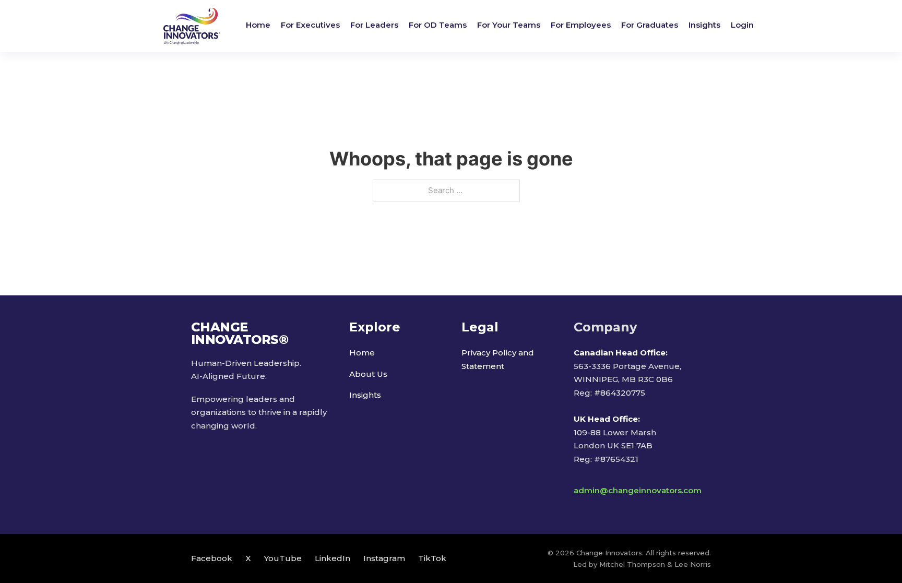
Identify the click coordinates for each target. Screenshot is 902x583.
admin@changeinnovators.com (638, 490)
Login (742, 25)
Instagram (384, 558)
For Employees (581, 25)
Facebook (211, 558)
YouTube (283, 558)
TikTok (432, 558)
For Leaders (374, 25)
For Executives (310, 25)
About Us (368, 374)
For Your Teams (508, 25)
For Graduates (649, 25)
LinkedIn (332, 558)
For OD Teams (438, 25)
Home (258, 25)
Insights (704, 25)
